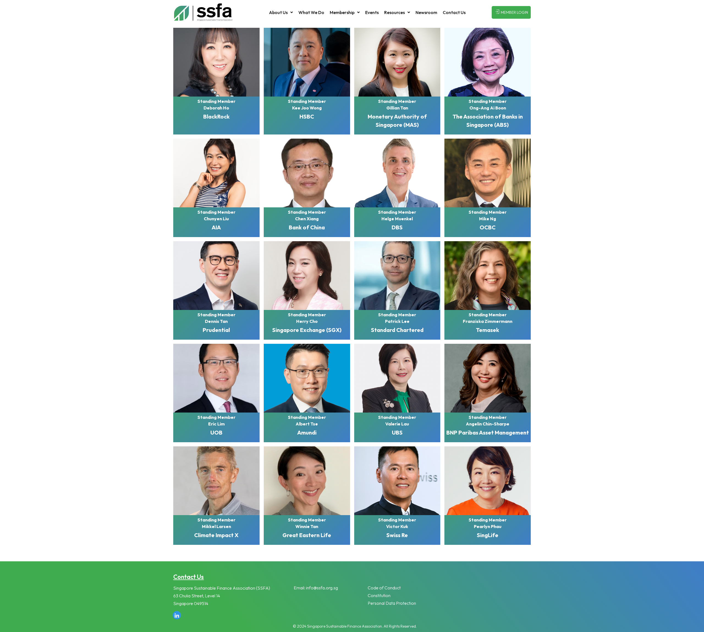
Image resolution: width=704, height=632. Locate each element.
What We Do (311, 12)
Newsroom (426, 12)
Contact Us (454, 12)
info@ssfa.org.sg (322, 587)
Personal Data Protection (392, 603)
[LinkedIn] (177, 615)
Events (372, 12)
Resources (394, 12)
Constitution (379, 595)
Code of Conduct (384, 587)
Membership (342, 12)
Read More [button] (216, 81)
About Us (278, 12)
